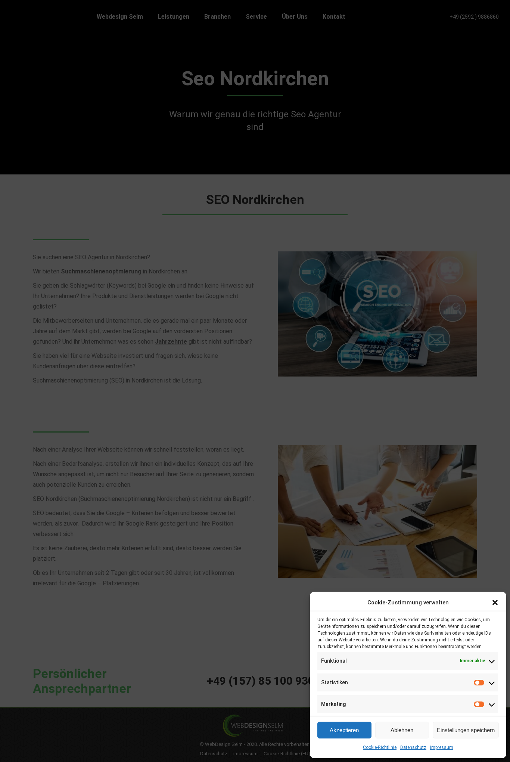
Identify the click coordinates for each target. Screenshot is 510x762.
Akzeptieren (344, 730)
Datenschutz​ (413, 747)
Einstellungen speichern (466, 730)
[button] (495, 602)
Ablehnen (402, 730)
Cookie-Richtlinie (380, 747)
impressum (441, 747)
